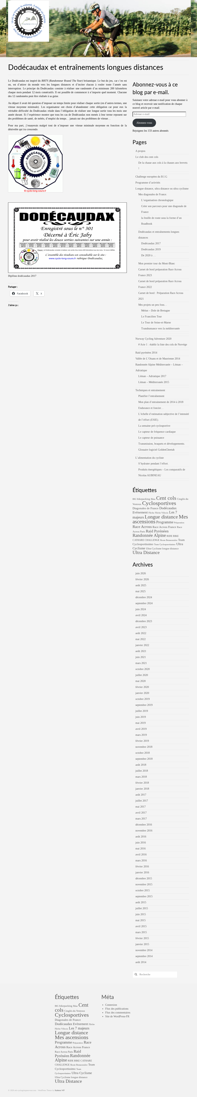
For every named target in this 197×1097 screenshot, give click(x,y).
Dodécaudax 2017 (151, 243)
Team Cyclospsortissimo (164, 544)
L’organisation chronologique (157, 200)
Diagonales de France (146, 508)
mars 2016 (141, 860)
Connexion (111, 1004)
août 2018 (140, 764)
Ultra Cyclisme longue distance (162, 548)
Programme (164, 522)
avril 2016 (141, 854)
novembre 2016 (143, 830)
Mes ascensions (71, 1037)
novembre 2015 (143, 884)
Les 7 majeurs (79, 1028)
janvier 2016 (142, 872)
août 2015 (140, 902)
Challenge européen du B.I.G (151, 176)
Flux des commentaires (117, 1012)
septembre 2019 (144, 705)
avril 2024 (141, 615)
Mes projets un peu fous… (152, 304)
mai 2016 (140, 848)
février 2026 (142, 579)
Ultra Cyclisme (82, 1073)
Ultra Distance (146, 552)
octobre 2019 (142, 699)
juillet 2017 (141, 800)
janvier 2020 (142, 693)
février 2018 (142, 782)
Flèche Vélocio (161, 513)
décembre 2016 (143, 824)
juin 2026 (140, 573)
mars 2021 (141, 663)
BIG (134, 499)
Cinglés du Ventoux (74, 1010)
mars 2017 (141, 818)
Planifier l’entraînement (151, 396)
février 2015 (142, 938)
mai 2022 (140, 639)
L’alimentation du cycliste (149, 457)
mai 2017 (140, 806)
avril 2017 (141, 812)
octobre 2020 (142, 669)
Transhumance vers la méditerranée (160, 328)
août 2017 (140, 794)
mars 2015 (141, 932)
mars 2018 (141, 776)
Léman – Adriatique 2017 (152, 376)
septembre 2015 (144, 896)
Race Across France (164, 527)
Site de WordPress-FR (117, 1016)
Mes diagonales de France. (152, 194)
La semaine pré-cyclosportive (154, 425)
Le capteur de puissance (151, 437)
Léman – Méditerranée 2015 (153, 382)
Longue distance (161, 517)
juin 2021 (140, 657)
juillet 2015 (141, 908)
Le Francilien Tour (151, 316)
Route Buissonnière (168, 540)
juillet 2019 (141, 711)
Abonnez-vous (144, 122)
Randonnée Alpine (149, 535)
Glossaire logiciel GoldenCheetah (156, 449)
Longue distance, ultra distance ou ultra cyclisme (162, 188)
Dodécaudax (168, 508)
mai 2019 (140, 722)
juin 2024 (140, 609)
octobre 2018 (142, 752)
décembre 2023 (143, 621)
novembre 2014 (143, 950)
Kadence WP (60, 1090)
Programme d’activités (147, 182)
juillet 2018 (141, 770)
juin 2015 (140, 914)
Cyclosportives (159, 503)
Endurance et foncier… (151, 408)
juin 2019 (140, 717)
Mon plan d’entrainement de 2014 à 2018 (160, 402)
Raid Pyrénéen (157, 531)
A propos (140, 151)
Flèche (151, 513)
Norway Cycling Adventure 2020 (153, 338)
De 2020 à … (148, 255)
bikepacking (143, 498)
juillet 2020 (141, 675)
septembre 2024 (144, 603)
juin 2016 (140, 842)
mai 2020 (140, 681)
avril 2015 (141, 926)
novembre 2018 (143, 746)
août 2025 (140, 585)
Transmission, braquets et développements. (161, 443)
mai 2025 (140, 591)
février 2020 (142, 687)
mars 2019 (141, 734)
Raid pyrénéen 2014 (146, 352)
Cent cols (166, 498)
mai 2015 (140, 920)
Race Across (142, 526)
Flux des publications (116, 1008)
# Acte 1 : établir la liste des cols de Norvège (162, 344)
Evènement (140, 512)
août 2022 (140, 633)
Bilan (153, 499)
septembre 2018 (144, 758)
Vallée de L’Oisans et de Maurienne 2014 (157, 358)
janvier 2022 (142, 645)
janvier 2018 (142, 788)
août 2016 (140, 836)
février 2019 (142, 740)
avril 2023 (141, 627)
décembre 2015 (143, 878)
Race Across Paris (64, 1051)
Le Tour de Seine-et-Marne (156, 322)
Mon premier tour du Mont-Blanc (156, 263)
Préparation (179, 523)
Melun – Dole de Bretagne (155, 310)
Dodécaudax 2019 (151, 249)
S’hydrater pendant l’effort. (153, 463)
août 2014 (140, 962)
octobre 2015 (142, 890)
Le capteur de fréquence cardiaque (157, 431)
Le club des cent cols (146, 157)
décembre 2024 (143, 597)
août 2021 (140, 651)
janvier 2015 (142, 944)
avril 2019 (141, 728)
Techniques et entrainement (150, 390)
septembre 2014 (144, 956)
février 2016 (142, 866)
